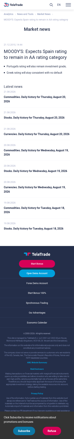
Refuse (52, 430)
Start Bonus (37, 263)
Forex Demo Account (37, 283)
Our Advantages (37, 312)
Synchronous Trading (37, 303)
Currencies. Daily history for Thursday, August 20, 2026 (36, 134)
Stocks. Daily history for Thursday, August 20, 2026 (34, 117)
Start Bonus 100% (37, 293)
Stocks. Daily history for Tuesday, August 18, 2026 (33, 228)
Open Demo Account (37, 273)
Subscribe (24, 430)
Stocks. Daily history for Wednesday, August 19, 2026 (35, 171)
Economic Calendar (37, 322)
